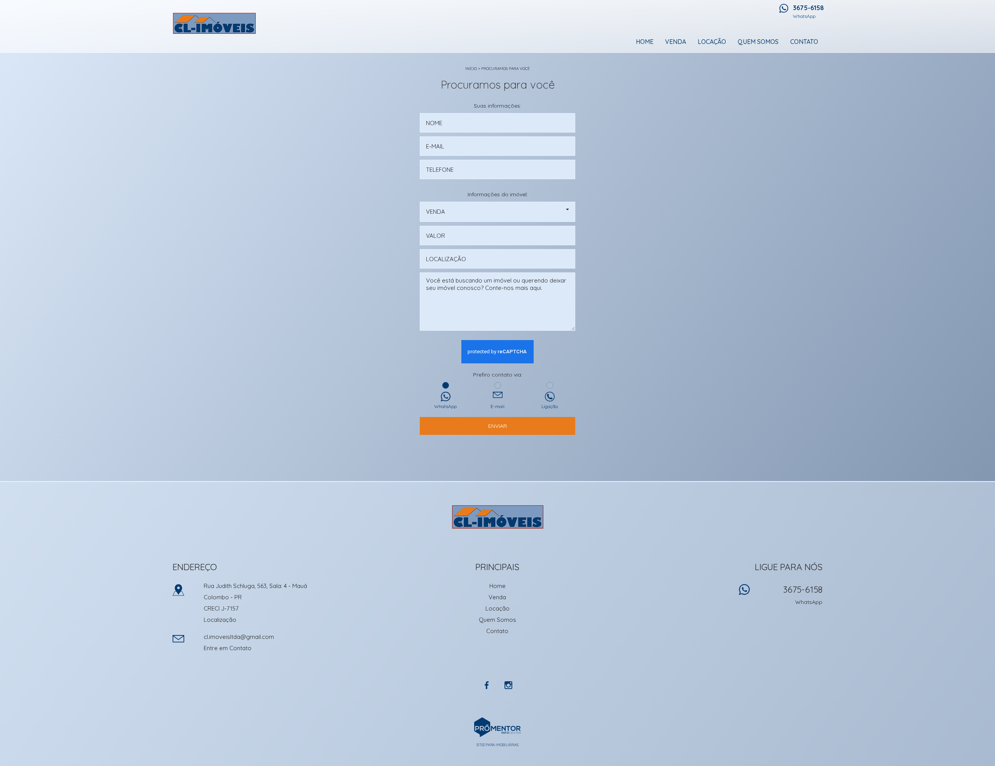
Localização (220, 619)
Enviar (497, 425)
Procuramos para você (505, 68)
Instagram (508, 685)
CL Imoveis (497, 516)
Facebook (486, 685)
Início (471, 68)
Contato (804, 41)
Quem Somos (758, 41)
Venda (675, 41)
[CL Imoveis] (214, 23)
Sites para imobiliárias (497, 745)
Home (644, 41)
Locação (712, 41)
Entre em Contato (227, 648)
